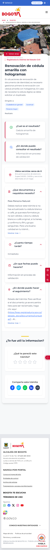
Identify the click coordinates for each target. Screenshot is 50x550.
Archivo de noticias (10, 482)
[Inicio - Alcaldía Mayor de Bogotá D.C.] (11, 12)
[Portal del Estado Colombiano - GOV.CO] (7, 3)
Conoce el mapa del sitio (12, 474)
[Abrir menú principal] (46, 12)
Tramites (13, 20)
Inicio (4, 20)
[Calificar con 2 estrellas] (20, 362)
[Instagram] (17, 505)
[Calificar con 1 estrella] (15, 362)
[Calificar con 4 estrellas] (30, 362)
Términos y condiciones (11, 537)
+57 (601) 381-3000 (23, 456)
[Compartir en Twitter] (19, 387)
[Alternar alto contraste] (47, 270)
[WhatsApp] (4, 505)
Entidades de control (10, 478)
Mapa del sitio (8, 533)
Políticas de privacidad (23, 533)
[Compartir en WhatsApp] (25, 387)
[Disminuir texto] (47, 275)
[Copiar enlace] (37, 387)
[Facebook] (9, 505)
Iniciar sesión (37, 3)
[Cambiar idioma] (46, 3)
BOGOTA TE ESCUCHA (14, 493)
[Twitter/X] (13, 505)
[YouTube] (22, 505)
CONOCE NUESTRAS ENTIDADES (23, 525)
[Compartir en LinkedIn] (31, 387)
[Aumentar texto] (47, 279)
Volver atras (14, 54)
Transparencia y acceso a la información (17, 486)
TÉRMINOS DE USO (13, 497)
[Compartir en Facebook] (12, 387)
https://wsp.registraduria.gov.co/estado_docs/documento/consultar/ (25, 315)
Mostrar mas (13, 233)
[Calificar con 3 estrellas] (25, 362)
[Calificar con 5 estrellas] (35, 362)
